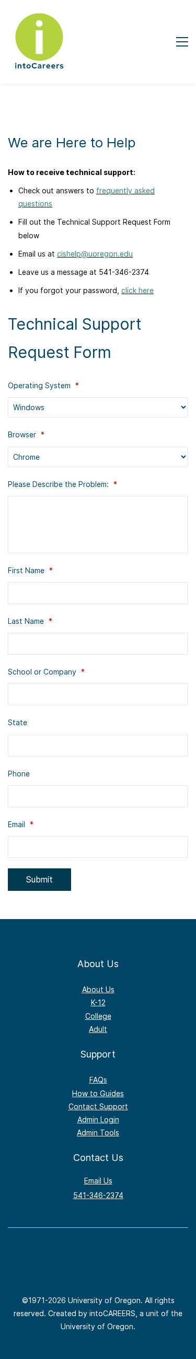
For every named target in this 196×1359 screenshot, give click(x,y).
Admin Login (98, 1119)
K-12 (98, 1002)
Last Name (30, 621)
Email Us (98, 1180)
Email (20, 824)
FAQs (98, 1079)
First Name (30, 570)
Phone (19, 773)
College (98, 1016)
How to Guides (98, 1093)
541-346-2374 (98, 1195)
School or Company (46, 671)
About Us (98, 989)
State (17, 722)
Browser (26, 434)
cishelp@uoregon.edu (95, 253)
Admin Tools (98, 1132)
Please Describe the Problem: (62, 484)
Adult (98, 1029)
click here (137, 290)
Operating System (43, 385)
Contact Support (98, 1106)
